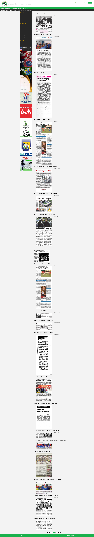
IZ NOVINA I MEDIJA (24, 42)
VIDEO (22, 44)
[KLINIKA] (26, 154)
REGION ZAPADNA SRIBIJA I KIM (25, 18)
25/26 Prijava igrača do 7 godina (25, 31)
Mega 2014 (3, 10)
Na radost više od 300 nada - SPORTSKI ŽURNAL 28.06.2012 (48, 495)
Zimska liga (29, 10)
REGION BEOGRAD (23, 14)
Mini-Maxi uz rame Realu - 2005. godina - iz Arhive (45, 166)
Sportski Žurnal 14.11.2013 (40, 13)
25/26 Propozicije (23, 25)
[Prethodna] (49, 532)
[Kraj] (60, 532)
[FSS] (26, 71)
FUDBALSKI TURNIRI (14, 8)
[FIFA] (26, 55)
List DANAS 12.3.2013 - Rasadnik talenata (44, 263)
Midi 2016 (11, 10)
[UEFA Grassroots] (26, 83)
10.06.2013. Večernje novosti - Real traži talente (45, 214)
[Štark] (26, 111)
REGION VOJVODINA (24, 16)
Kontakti (26, 8)
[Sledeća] (58, 532)
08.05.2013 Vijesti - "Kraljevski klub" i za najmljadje (45, 193)
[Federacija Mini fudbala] (26, 98)
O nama (19, 8)
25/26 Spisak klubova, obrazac (25, 35)
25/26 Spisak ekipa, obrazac (25, 37)
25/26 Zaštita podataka (24, 33)
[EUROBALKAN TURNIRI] (26, 124)
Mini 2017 (15, 10)
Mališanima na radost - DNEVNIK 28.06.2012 (44, 518)
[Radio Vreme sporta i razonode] (26, 163)
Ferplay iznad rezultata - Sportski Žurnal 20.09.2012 (46, 403)
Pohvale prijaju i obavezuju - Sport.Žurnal (43, 320)
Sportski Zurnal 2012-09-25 (40, 376)
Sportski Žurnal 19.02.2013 (40, 310)
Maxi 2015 (7, 10)
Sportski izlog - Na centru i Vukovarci (42, 34)
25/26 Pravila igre (23, 27)
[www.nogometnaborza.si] (26, 133)
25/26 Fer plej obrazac (24, 29)
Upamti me (85, 2)
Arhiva (23, 8)
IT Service (72, 535)
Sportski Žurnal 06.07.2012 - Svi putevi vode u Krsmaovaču (47, 479)
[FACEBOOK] (26, 47)
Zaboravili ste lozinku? (83, 4)
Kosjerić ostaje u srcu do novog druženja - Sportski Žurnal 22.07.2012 (50, 440)
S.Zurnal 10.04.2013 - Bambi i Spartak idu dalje (45, 247)
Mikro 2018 (20, 10)
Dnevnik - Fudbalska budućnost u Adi (43, 451)
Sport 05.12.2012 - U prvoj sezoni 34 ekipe (44, 332)
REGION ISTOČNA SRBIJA (24, 20)
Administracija (7, 8)
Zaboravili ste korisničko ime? (75, 4)
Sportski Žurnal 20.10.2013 (40, 72)
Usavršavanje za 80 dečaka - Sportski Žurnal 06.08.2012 (47, 430)
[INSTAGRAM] (26, 50)
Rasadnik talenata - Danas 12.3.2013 (42, 119)
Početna (2, 8)
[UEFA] (26, 63)
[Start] (48, 532)
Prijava (90, 2)
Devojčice (24, 10)
